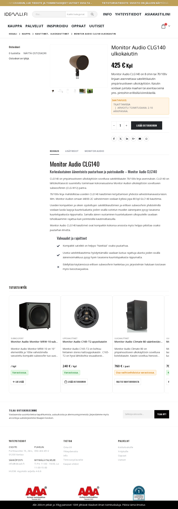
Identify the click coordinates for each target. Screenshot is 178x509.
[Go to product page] (35, 315)
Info (107, 14)
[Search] (92, 14)
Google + (133, 138)
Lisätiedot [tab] (72, 151)
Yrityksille (123, 451)
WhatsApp (146, 138)
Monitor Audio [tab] (94, 151)
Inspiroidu (57, 26)
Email (140, 138)
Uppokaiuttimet (70, 338)
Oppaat (78, 26)
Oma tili (67, 447)
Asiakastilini (157, 14)
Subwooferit (17, 338)
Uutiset (96, 26)
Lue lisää (19, 381)
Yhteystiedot (128, 14)
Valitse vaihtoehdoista (127, 381)
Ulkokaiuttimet (121, 338)
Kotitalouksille (125, 447)
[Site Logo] (16, 14)
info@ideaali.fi (17, 463)
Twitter (120, 138)
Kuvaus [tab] (54, 151)
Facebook (114, 138)
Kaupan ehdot (71, 463)
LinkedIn (127, 138)
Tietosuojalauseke (73, 459)
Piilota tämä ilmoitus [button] (133, 504)
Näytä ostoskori (34, 53)
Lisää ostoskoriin (146, 125)
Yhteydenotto (70, 451)
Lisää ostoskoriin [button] (77, 381)
